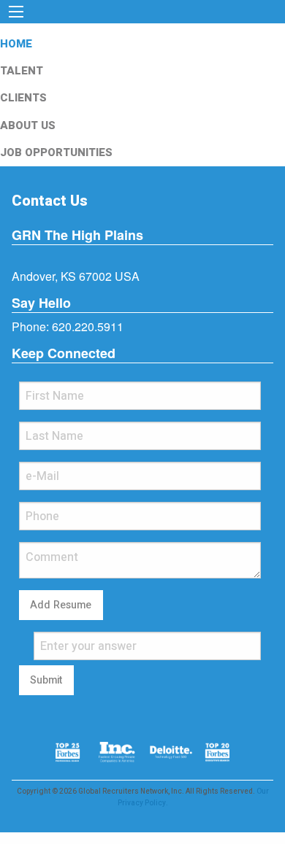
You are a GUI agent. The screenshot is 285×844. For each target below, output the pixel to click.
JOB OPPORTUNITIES (56, 152)
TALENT (21, 71)
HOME (16, 44)
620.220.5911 (87, 326)
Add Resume (60, 605)
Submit (46, 680)
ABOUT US (28, 125)
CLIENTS (23, 98)
